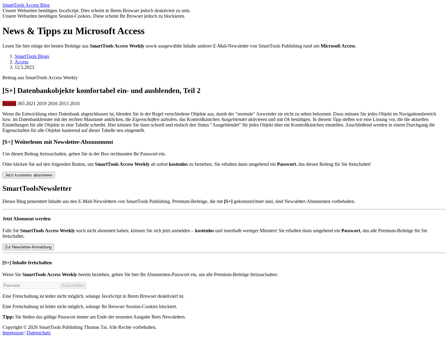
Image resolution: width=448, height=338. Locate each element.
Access (21, 61)
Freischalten (73, 285)
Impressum (12, 332)
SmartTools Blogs (32, 56)
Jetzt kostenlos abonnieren (28, 175)
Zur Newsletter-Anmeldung (28, 247)
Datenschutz (39, 332)
